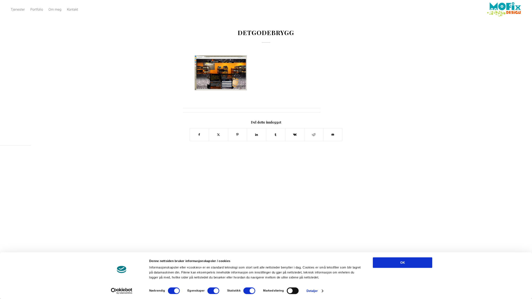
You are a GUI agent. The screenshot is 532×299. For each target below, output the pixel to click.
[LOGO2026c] (503, 9)
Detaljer (312, 291)
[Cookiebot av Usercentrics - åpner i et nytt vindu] (121, 291)
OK (402, 262)
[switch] (213, 290)
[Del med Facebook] (199, 134)
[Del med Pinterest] (237, 134)
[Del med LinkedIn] (256, 134)
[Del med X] (218, 134)
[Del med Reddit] (313, 134)
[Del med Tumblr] (275, 134)
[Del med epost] (332, 134)
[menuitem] (18, 9)
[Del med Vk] (294, 134)
